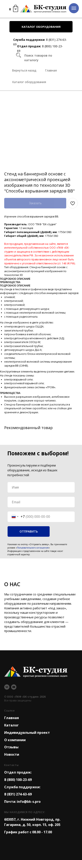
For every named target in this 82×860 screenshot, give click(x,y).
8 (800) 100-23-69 (18, 779)
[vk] (6, 687)
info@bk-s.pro (29, 801)
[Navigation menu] (73, 8)
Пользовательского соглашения (33, 547)
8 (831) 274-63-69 (18, 794)
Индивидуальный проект (27, 732)
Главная (11, 718)
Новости (11, 754)
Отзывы (11, 747)
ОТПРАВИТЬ (29, 531)
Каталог (11, 725)
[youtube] (13, 687)
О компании (15, 740)
